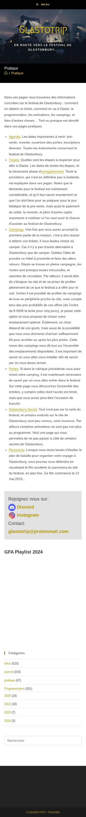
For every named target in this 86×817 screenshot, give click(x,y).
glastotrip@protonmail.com (38, 531)
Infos (7, 663)
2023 (7, 712)
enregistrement (53, 171)
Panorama (16, 450)
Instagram (27, 515)
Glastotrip (43, 29)
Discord (25, 507)
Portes (13, 369)
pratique (9, 680)
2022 (7, 704)
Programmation (14, 688)
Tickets (14, 160)
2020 (7, 695)
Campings (16, 229)
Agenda (14, 136)
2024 (7, 721)
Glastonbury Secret (23, 409)
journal (8, 672)
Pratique (17, 73)
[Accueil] (6, 73)
